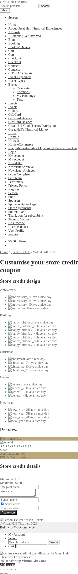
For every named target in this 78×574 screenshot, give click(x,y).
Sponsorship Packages (23, 204)
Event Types (16, 81)
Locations (23, 92)
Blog (11, 39)
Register (13, 189)
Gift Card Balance (20, 118)
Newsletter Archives (21, 170)
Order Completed (19, 174)
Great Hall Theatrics (13, 2)
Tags (20, 99)
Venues (13, 234)
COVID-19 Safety (20, 73)
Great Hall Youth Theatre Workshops (32, 125)
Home (12, 24)
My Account (16, 534)
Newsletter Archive (21, 167)
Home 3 (13, 140)
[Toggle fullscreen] (5, 569)
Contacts (14, 69)
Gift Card (14, 114)
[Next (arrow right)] (5, 573)
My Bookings (26, 96)
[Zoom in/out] (1, 569)
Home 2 (13, 137)
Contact (13, 66)
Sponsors (14, 200)
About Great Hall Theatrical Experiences (35, 28)
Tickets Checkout (19, 219)
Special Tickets (20, 252)
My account (16, 155)
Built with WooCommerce (17, 527)
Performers (15, 182)
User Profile (16, 230)
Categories (24, 88)
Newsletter (15, 163)
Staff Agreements (19, 208)
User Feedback (18, 226)
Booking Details (19, 47)
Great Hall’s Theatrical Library (28, 129)
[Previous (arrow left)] (1, 573)
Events (12, 84)
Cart (11, 51)
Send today (12, 504)
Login (12, 152)
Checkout (14, 58)
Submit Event (17, 212)
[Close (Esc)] (14, 569)
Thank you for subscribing (25, 215)
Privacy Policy (17, 185)
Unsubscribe (16, 223)
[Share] (10, 569)
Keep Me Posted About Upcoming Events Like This (42, 148)
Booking (14, 43)
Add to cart (8, 512)
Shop (11, 197)
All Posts (14, 32)
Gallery (13, 110)
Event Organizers (19, 77)
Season (13, 17)
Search (45, 5)
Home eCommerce (20, 144)
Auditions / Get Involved (24, 36)
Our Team (15, 178)
